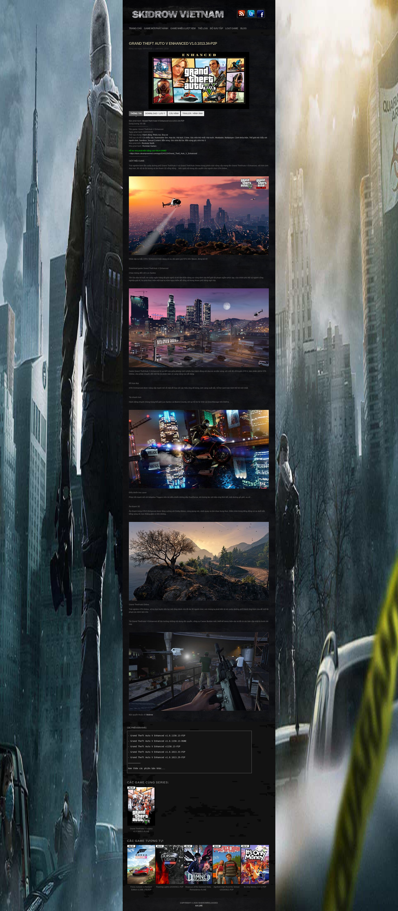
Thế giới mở (254, 138)
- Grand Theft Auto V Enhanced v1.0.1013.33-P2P (156, 752)
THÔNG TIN (135, 113)
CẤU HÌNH (174, 113)
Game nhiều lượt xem (183, 28)
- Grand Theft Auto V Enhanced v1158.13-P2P (154, 746)
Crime (186, 138)
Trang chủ (135, 28)
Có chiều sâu (148, 138)
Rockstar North (148, 143)
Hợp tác (172, 138)
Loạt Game (231, 28)
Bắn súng (166, 140)
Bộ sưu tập (216, 28)
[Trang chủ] (241, 18)
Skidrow (149, 715)
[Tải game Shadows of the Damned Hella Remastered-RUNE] (198, 865)
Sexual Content (154, 140)
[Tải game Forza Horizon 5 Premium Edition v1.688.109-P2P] (141, 865)
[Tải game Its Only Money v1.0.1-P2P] (255, 865)
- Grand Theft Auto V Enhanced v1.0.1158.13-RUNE (157, 741)
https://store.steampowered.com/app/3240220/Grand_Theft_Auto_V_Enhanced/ (163, 153)
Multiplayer (229, 138)
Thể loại (203, 28)
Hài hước (210, 138)
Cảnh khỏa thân (241, 138)
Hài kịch (179, 138)
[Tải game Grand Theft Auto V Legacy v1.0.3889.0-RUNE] (141, 806)
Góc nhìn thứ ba (177, 140)
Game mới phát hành (156, 28)
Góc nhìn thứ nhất (197, 138)
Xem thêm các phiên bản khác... (146, 768)
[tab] (136, 114)
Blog (243, 28)
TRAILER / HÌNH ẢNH (192, 113)
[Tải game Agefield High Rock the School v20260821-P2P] (227, 865)
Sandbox (143, 140)
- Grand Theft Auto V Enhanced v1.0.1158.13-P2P (156, 735)
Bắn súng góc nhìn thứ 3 (195, 140)
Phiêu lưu (157, 135)
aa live (199, 906)
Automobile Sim (161, 138)
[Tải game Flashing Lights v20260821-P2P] (170, 865)
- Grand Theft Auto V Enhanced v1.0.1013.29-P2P (156, 757)
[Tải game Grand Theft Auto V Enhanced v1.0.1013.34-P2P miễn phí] (177, 19)
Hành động (147, 135)
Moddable (219, 138)
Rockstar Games (149, 146)
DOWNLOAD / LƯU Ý (155, 113)
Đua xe (165, 135)
